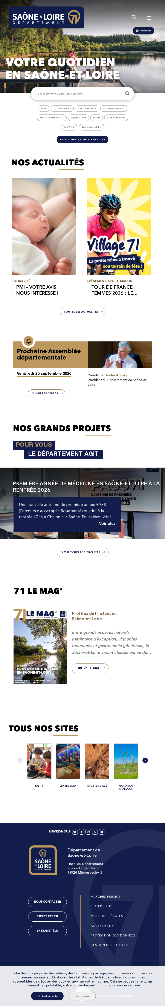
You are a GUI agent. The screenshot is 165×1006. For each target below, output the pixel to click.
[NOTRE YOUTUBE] (75, 832)
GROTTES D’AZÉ (97, 785)
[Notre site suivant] (145, 760)
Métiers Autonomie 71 (52, 118)
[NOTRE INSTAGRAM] (88, 832)
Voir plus (107, 523)
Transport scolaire (91, 127)
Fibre (43, 108)
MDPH (96, 118)
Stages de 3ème (116, 118)
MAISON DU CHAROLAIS (126, 787)
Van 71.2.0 (69, 127)
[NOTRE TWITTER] (95, 832)
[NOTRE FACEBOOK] (81, 832)
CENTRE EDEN (68, 785)
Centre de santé (87, 108)
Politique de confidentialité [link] (115, 996)
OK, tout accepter (47, 996)
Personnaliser (82, 996)
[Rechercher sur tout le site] (133, 17)
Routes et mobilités (113, 108)
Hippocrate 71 (78, 118)
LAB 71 (39, 785)
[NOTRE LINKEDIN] (101, 832)
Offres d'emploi (62, 108)
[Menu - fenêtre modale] (148, 17)
